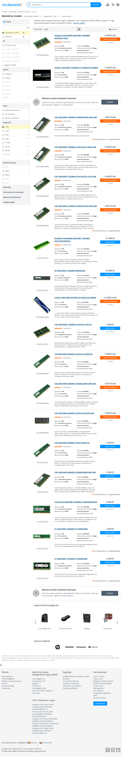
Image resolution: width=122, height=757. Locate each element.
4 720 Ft (110, 442)
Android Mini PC (65, 628)
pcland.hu (110, 479)
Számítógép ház (44, 628)
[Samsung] (69, 647)
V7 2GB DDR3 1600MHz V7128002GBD (71, 529)
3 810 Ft (110, 529)
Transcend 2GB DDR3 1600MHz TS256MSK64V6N (75, 502)
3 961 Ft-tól (110, 117)
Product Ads (98, 686)
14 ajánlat (110, 213)
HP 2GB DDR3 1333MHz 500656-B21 (70, 270)
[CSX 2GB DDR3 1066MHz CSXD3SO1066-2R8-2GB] (43, 125)
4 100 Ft (110, 558)
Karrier (4, 683)
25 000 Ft (110, 270)
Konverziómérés (99, 698)
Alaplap (87, 628)
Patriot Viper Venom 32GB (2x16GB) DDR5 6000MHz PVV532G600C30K (42, 714)
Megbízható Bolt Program (103, 681)
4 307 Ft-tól (110, 383)
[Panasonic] (81, 647)
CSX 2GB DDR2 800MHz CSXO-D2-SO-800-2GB (74, 413)
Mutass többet (79, 23)
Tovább (110, 102)
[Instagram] (113, 749)
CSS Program (98, 691)
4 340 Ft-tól (110, 147)
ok (28, 27)
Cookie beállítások (70, 688)
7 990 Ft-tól (110, 413)
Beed (95, 695)
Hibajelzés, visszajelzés (72, 686)
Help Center (98, 679)
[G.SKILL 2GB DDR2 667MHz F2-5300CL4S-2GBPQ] (43, 305)
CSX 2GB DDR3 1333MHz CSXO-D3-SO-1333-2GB (75, 176)
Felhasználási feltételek (32, 749)
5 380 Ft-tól (110, 354)
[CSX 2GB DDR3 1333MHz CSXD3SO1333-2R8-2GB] (43, 214)
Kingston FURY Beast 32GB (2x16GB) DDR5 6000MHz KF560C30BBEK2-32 (42, 706)
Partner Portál (98, 676)
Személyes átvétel (31, 16)
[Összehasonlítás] (108, 4)
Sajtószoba (6, 688)
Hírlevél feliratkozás (71, 681)
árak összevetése (110, 39)
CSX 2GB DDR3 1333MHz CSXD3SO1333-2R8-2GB (75, 206)
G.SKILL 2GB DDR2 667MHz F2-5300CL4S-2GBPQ (75, 297)
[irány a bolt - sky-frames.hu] (43, 509)
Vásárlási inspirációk (71, 683)
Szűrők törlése (66, 16)
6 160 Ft (110, 472)
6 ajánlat (110, 304)
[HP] (57, 647)
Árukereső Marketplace (102, 683)
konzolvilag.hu (110, 331)
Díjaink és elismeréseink (11, 681)
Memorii (34, 743)
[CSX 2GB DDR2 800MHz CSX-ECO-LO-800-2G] (43, 362)
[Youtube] (118, 749)
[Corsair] (93, 647)
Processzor (108, 628)
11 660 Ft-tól (110, 297)
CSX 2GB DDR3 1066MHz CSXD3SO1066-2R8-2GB (75, 117)
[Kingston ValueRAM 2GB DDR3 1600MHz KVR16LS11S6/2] (43, 43)
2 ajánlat (110, 361)
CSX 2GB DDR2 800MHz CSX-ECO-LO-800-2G (73, 354)
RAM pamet (47, 743)
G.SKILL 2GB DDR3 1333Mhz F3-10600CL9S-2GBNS (76, 67)
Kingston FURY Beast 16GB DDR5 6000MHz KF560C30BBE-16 (45, 724)
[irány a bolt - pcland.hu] (43, 480)
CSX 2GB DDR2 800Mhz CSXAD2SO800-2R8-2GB (75, 472)
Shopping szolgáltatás (102, 693)
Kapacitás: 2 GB (50, 16)
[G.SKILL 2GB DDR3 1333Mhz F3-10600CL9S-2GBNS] (43, 75)
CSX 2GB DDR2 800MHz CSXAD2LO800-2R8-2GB (75, 383)
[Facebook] (108, 749)
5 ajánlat (110, 183)
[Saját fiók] (118, 4)
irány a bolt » (110, 242)
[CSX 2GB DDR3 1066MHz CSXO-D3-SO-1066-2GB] (43, 155)
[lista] (79, 29)
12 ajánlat (110, 124)
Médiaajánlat (98, 688)
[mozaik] (83, 29)
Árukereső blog (8, 686)
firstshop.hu (110, 450)
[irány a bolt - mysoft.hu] (43, 246)
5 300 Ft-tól (110, 35)
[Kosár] (113, 4)
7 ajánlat (110, 75)
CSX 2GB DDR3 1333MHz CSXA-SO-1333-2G (73, 324)
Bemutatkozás (7, 676)
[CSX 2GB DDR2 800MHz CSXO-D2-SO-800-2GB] (43, 421)
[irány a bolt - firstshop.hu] (43, 450)
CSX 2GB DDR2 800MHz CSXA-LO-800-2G (71, 442)
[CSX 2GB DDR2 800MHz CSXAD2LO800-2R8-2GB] (43, 391)
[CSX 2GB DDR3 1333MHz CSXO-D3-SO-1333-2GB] (43, 184)
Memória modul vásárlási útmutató (59, 98)
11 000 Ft (110, 238)
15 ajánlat (110, 42)
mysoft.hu (110, 245)
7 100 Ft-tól (110, 67)
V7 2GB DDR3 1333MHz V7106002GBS (70, 558)
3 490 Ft (110, 324)
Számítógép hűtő (39, 688)
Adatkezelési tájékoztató (11, 749)
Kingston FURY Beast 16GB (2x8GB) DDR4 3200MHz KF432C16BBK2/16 (42, 730)
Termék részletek (42, 258)
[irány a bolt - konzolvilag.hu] (43, 332)
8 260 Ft (110, 502)
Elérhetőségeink (8, 679)
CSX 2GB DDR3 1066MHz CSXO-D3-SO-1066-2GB (75, 147)
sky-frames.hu (110, 509)
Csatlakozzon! (100, 703)
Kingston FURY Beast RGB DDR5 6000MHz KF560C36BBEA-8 (44, 720)
